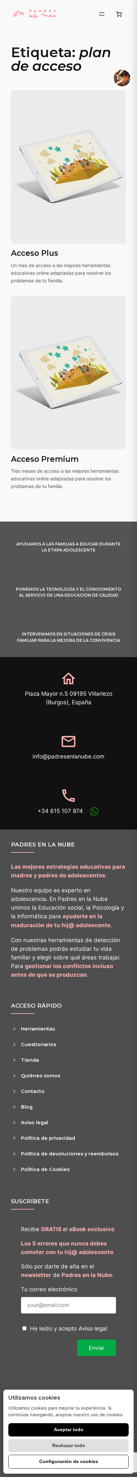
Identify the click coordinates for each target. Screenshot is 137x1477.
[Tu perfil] (122, 78)
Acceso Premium (45, 459)
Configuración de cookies (68, 1461)
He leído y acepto (68, 1328)
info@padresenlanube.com (68, 756)
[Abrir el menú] (102, 14)
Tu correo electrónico (49, 1289)
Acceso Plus (34, 253)
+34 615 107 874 (60, 810)
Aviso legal (92, 1328)
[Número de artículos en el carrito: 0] (119, 14)
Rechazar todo (68, 1445)
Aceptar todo (68, 1429)
